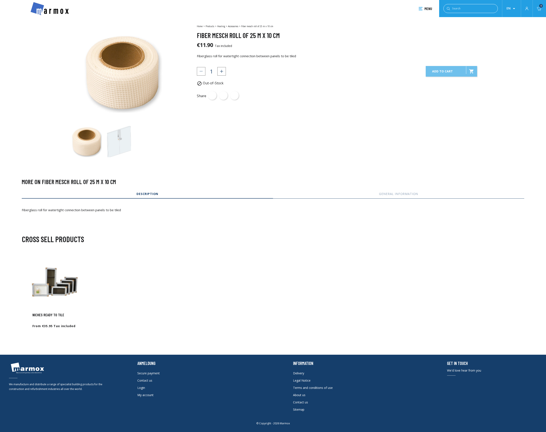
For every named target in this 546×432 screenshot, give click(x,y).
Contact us (144, 380)
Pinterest (234, 95)
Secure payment (148, 373)
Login (141, 388)
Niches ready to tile (48, 314)
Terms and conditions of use (313, 388)
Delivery (298, 373)
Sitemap (298, 409)
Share (212, 95)
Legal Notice (302, 380)
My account (145, 395)
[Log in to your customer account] (526, 8)
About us (299, 395)
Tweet (223, 95)
